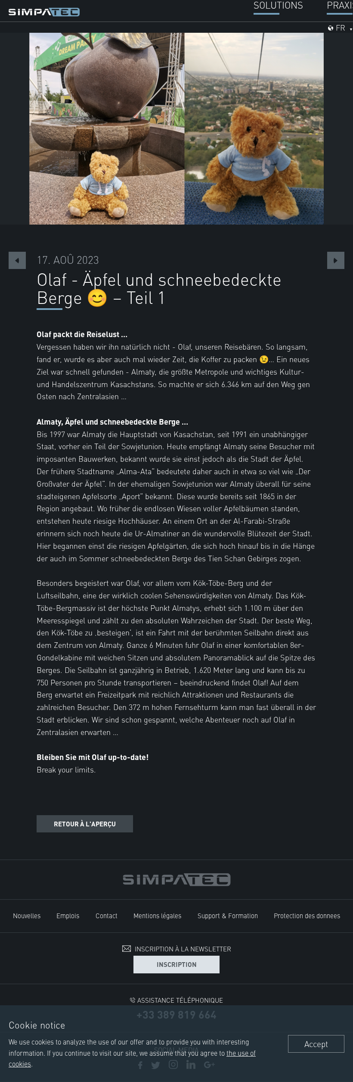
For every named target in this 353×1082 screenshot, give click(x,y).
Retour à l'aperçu (85, 823)
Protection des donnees (307, 915)
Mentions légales (157, 915)
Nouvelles (26, 915)
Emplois (67, 915)
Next (335, 260)
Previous (17, 260)
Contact (107, 915)
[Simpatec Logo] (44, 10)
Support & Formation (228, 915)
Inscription (177, 964)
